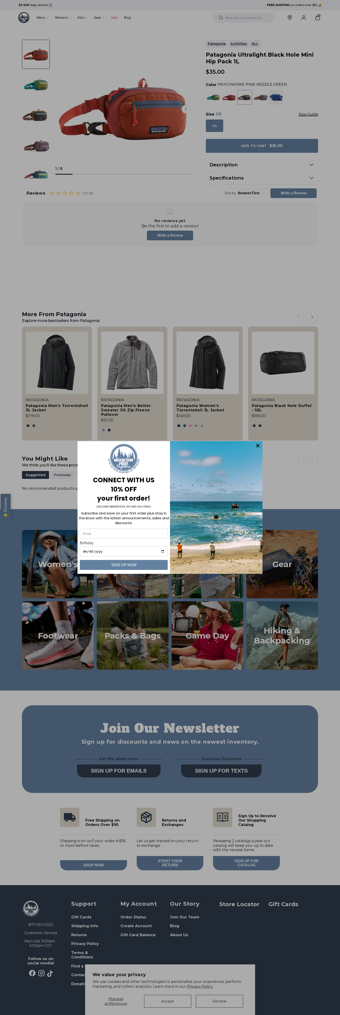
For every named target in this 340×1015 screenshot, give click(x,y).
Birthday (86, 543)
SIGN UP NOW (123, 565)
